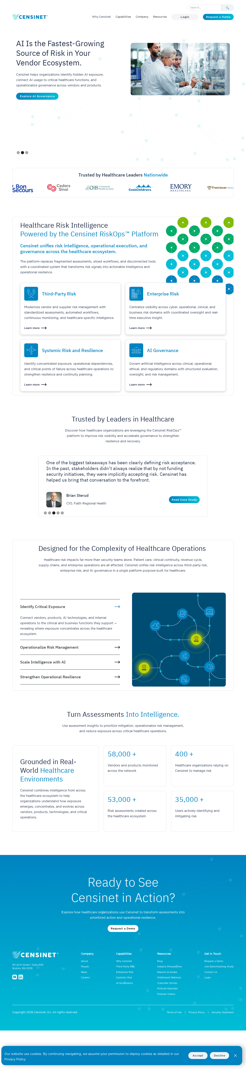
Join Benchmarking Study (219, 966)
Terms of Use (174, 1012)
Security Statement (223, 1012)
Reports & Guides (167, 972)
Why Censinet (101, 17)
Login (185, 16)
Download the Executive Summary (45, 96)
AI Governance (124, 983)
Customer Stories (167, 983)
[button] (123, 17)
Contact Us (210, 972)
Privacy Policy (197, 1012)
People (85, 966)
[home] (30, 17)
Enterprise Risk (124, 972)
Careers (85, 977)
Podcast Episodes (167, 988)
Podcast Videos (166, 994)
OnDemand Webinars (169, 977)
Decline (219, 1055)
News (84, 972)
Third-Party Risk (125, 966)
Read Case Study (184, 499)
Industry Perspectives (169, 966)
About (84, 961)
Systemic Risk (124, 977)
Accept (198, 1055)
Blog (160, 961)
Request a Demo (218, 16)
